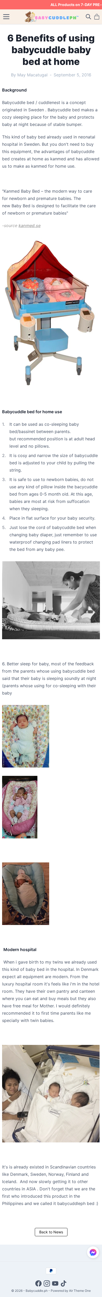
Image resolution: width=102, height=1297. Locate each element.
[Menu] (6, 16)
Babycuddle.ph (37, 1291)
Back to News (51, 1232)
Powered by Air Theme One (71, 1291)
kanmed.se (30, 225)
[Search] (88, 16)
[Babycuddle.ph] (51, 16)
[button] (93, 1252)
